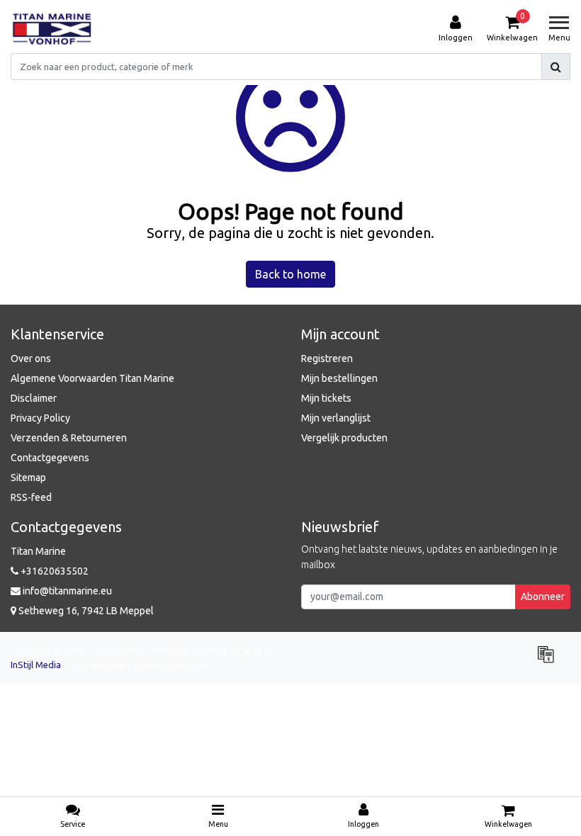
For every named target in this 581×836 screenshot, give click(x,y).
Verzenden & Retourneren (69, 438)
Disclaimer (34, 398)
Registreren (327, 358)
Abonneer (543, 596)
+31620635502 (53, 571)
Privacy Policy (40, 418)
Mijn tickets (326, 398)
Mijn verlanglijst (336, 418)
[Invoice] (549, 660)
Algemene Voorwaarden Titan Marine (92, 378)
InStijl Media (36, 665)
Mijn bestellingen (339, 378)
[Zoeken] (556, 66)
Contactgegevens (50, 457)
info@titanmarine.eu (67, 591)
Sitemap (28, 477)
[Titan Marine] (52, 29)
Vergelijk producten (344, 438)
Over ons (31, 358)
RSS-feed (31, 497)
